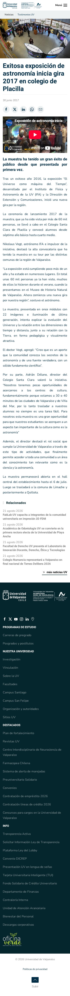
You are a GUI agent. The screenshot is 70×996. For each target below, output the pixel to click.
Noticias (9, 14)
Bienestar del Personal (18, 916)
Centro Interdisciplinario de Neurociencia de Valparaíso (32, 752)
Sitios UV (9, 717)
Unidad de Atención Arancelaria (24, 908)
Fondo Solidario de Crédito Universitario (30, 883)
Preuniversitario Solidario (20, 780)
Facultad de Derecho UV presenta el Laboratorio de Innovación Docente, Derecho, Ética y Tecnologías (34, 548)
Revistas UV (11, 741)
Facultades (10, 684)
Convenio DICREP (15, 859)
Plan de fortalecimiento (18, 733)
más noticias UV (57, 572)
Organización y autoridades (21, 709)
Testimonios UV (26, 14)
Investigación (11, 659)
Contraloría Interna (15, 900)
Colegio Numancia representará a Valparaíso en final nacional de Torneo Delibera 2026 (32, 562)
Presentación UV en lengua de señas (27, 867)
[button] (61, 5)
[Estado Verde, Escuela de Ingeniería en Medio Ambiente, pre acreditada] (12, 939)
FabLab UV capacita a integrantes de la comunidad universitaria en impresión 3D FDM (34, 517)
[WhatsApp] (32, 109)
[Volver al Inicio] (22, 5)
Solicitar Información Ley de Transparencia (31, 842)
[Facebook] (6, 109)
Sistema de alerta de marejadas (24, 771)
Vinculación (10, 668)
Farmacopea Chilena (16, 763)
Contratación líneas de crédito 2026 (27, 804)
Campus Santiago (14, 692)
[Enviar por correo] (40, 109)
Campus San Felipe (16, 701)
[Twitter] (14, 109)
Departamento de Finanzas (21, 892)
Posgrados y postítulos (18, 643)
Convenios (10, 788)
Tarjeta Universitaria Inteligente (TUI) (28, 875)
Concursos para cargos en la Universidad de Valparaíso (32, 815)
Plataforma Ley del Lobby (20, 850)
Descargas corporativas (18, 925)
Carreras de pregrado (17, 635)
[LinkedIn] (23, 109)
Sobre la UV (11, 676)
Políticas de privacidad (35, 969)
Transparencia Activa (17, 834)
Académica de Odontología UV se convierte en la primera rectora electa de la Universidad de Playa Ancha (33, 532)
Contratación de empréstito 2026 (25, 796)
